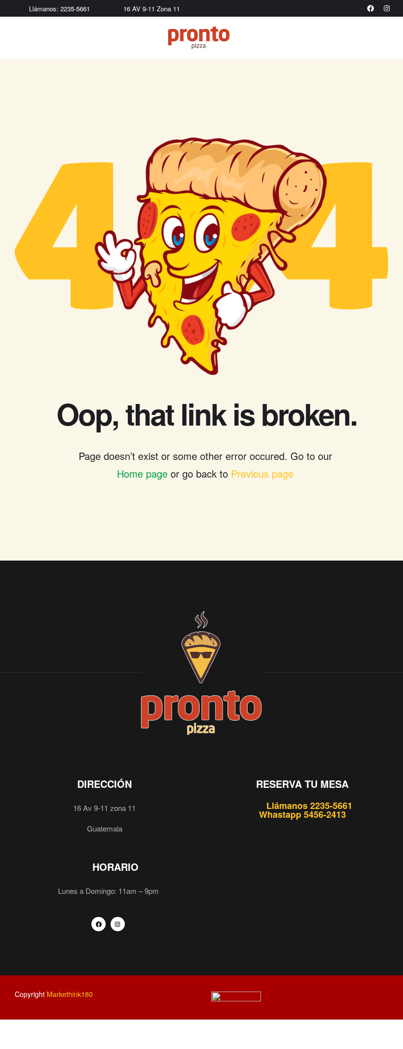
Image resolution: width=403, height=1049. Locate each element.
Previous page (262, 473)
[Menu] (19, 37)
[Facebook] (370, 8)
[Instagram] (386, 8)
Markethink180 (70, 994)
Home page (142, 473)
